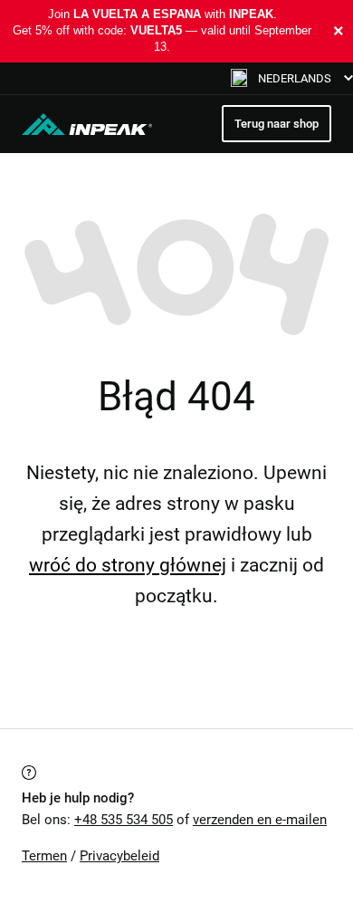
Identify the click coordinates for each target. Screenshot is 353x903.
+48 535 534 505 (123, 820)
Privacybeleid (119, 856)
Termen (44, 856)
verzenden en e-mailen (260, 820)
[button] (292, 78)
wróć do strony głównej (127, 565)
